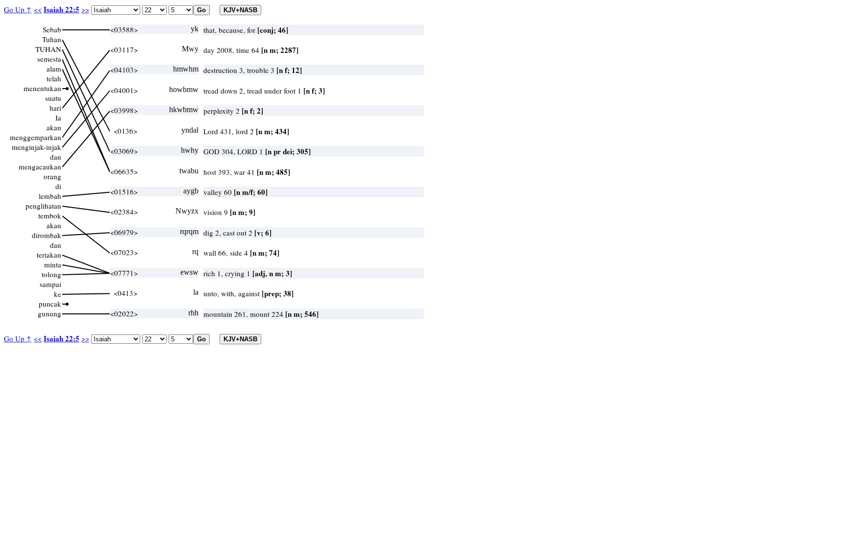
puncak (50, 304)
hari (55, 108)
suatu (53, 98)
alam (54, 68)
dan (55, 157)
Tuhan (51, 39)
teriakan (49, 255)
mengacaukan (40, 166)
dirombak (46, 235)
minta (52, 264)
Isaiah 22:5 (61, 9)
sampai (50, 284)
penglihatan (43, 206)
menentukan (42, 88)
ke (57, 294)
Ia (58, 117)
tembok (49, 215)
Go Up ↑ (17, 9)
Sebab (52, 29)
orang (52, 176)
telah (54, 78)
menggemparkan (35, 137)
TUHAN (48, 49)
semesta (49, 59)
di (58, 186)
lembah (50, 196)
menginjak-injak (36, 147)
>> (85, 9)
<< (38, 9)
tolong (51, 274)
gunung (49, 313)
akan (54, 127)
